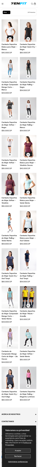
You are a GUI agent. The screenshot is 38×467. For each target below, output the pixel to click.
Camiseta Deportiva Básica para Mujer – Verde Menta (28, 200)
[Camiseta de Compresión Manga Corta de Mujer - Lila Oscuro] (10, 337)
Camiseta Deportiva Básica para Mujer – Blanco (9, 47)
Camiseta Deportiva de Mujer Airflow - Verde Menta (27, 354)
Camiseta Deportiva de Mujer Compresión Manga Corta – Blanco (10, 86)
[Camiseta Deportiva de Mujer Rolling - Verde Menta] (10, 222)
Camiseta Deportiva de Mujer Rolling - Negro (27, 84)
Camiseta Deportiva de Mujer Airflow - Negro (9, 125)
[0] (35, 3)
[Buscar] (32, 3)
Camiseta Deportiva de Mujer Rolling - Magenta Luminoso (27, 394)
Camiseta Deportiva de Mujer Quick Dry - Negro (28, 47)
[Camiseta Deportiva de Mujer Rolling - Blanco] (28, 108)
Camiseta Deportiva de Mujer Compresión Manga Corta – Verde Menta (10, 315)
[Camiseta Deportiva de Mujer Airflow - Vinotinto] (10, 184)
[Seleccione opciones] (10, 39)
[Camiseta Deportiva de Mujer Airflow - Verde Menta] (28, 337)
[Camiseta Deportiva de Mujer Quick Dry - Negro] (28, 30)
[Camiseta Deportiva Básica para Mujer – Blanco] (10, 30)
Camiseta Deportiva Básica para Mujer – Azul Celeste (28, 238)
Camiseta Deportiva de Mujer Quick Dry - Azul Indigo (10, 394)
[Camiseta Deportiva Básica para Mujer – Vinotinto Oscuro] (28, 146)
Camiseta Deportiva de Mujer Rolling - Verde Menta (9, 238)
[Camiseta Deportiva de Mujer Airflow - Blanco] (10, 146)
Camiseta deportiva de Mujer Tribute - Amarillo (27, 313)
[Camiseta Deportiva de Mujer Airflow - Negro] (10, 108)
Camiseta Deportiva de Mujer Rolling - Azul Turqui (27, 276)
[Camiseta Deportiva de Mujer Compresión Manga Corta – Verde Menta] (10, 297)
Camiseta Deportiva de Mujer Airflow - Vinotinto (9, 200)
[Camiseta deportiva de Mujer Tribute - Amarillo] (28, 297)
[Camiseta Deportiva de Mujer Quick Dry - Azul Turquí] (10, 259)
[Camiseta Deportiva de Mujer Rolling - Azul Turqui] (28, 259)
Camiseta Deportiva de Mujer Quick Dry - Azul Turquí (10, 276)
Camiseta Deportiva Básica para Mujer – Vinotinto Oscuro (28, 162)
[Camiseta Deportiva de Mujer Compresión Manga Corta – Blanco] (10, 68)
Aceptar (18, 450)
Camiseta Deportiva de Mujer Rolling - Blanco (27, 125)
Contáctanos (19, 421)
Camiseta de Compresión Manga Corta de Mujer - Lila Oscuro (10, 355)
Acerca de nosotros (19, 414)
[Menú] (2, 3)
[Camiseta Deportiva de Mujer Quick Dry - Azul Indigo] (10, 378)
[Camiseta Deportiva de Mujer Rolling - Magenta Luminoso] (28, 378)
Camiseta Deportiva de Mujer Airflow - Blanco (9, 162)
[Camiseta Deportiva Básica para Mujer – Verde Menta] (28, 184)
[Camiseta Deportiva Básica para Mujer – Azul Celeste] (28, 222)
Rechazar (18, 456)
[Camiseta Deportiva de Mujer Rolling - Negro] (28, 68)
